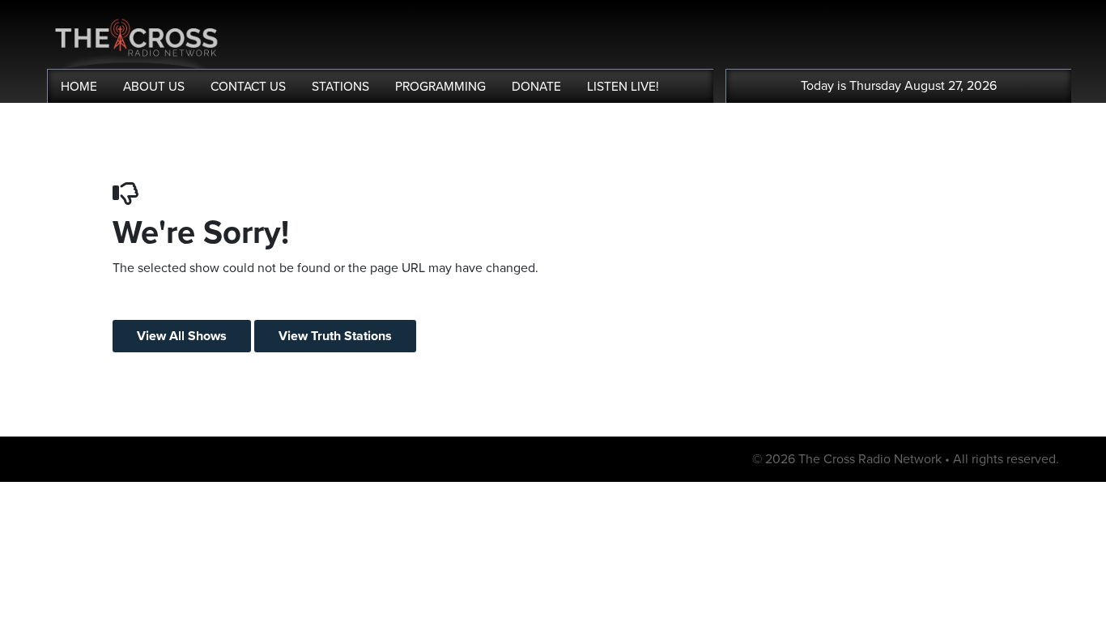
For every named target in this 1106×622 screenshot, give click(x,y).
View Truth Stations (335, 336)
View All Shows (182, 336)
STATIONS (340, 86)
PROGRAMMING (440, 86)
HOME (79, 86)
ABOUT (154, 86)
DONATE (536, 86)
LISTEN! (623, 86)
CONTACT (248, 86)
